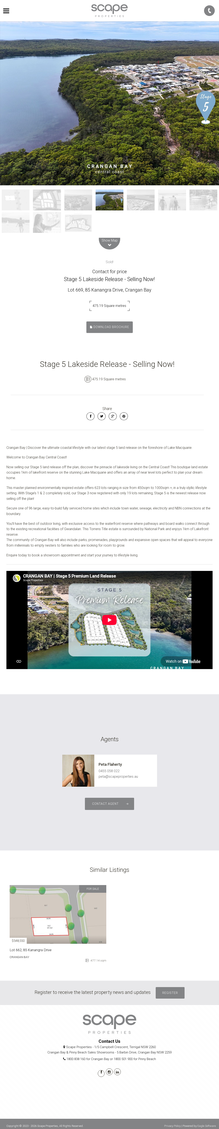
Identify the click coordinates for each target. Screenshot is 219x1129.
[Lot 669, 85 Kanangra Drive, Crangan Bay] (109, 103)
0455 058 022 (109, 771)
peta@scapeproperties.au (118, 777)
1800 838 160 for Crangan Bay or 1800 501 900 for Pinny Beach (111, 1059)
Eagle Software (206, 1126)
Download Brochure (111, 327)
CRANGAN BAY (19, 957)
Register (170, 993)
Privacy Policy (172, 1126)
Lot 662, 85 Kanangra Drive (31, 950)
